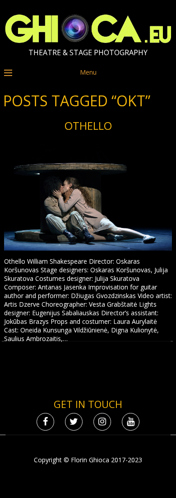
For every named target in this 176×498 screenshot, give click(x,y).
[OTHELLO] (88, 196)
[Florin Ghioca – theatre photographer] (88, 41)
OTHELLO (88, 125)
